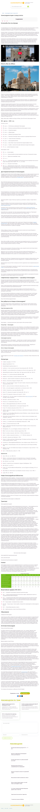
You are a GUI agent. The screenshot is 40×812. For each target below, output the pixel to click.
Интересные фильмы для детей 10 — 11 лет (19, 748)
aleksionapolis (17, 3)
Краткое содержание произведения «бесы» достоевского (18, 754)
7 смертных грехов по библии (17, 799)
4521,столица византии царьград (9, 714)
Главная (2, 808)
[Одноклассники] (19, 696)
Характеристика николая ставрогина (19, 794)
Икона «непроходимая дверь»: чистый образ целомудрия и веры (19, 783)
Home (3, 13)
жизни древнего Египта (5, 205)
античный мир (24, 671)
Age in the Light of (29, 396)
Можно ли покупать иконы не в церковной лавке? (20, 772)
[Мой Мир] (20, 696)
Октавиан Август (20, 177)
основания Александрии (16, 666)
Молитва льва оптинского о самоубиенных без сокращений (17, 766)
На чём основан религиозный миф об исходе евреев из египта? (30, 704)
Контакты (10, 808)
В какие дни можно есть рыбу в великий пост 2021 (19, 760)
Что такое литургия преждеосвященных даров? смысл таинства (19, 789)
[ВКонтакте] (17, 696)
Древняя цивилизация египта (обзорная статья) (8, 704)
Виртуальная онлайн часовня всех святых (19, 777)
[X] (22, 696)
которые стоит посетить (18, 355)
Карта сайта (6, 808)
